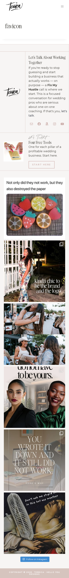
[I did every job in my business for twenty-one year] (34, 397)
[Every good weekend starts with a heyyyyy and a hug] (34, 334)
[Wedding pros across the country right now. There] (34, 523)
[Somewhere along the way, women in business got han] (34, 271)
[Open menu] (62, 6)
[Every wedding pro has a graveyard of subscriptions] (34, 208)
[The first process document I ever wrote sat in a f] (34, 460)
